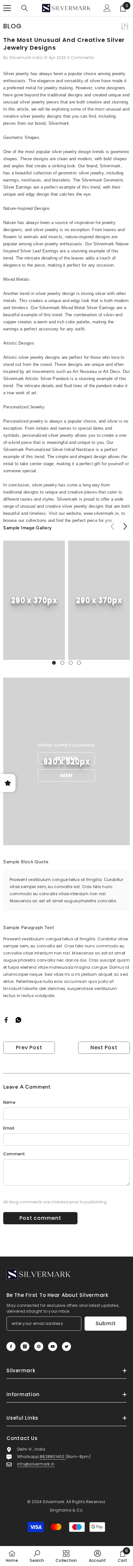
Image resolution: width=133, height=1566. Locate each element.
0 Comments (80, 57)
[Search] (24, 8)
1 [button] (54, 663)
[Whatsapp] (18, 1019)
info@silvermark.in (36, 1464)
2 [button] (62, 663)
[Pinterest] (38, 1346)
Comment (14, 1154)
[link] (34, 600)
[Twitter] (66, 1346)
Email (8, 1128)
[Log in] (107, 8)
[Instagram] (24, 1346)
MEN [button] (66, 775)
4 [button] (79, 663)
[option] (34, 600)
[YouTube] (52, 1346)
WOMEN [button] (66, 758)
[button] (125, 526)
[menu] (7, 8)
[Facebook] (6, 1019)
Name (9, 1102)
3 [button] (71, 663)
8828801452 (53, 1456)
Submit (106, 1323)
